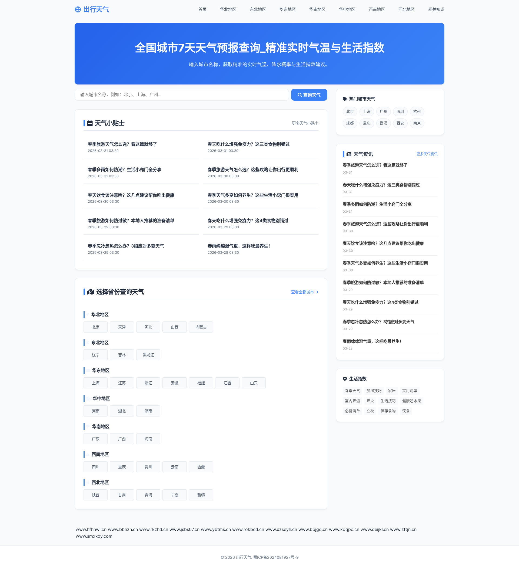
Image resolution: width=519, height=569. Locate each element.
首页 (202, 9)
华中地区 (347, 9)
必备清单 (352, 411)
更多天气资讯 (427, 154)
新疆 (201, 495)
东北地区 (258, 9)
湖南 (148, 411)
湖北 (122, 411)
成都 (350, 123)
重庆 (122, 467)
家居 (392, 390)
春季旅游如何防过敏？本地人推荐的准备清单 (383, 282)
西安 (400, 123)
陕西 (95, 495)
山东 (254, 383)
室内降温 (352, 401)
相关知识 (436, 9)
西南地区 (377, 9)
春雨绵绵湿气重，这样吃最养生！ (373, 341)
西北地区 (406, 9)
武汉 (383, 123)
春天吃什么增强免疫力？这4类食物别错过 (380, 302)
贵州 (148, 467)
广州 (383, 111)
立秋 (370, 411)
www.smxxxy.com (94, 536)
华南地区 (317, 9)
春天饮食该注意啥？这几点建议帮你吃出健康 (383, 243)
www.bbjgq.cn (313, 529)
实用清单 (409, 390)
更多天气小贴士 (305, 123)
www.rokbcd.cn (248, 529)
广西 (122, 438)
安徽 (174, 383)
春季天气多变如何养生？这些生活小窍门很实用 (385, 263)
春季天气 (352, 390)
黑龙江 (148, 355)
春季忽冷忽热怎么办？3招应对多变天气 (378, 321)
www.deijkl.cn (375, 529)
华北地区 (228, 9)
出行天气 (96, 9)
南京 (417, 123)
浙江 (148, 383)
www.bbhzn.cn (123, 529)
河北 (148, 327)
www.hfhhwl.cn (91, 529)
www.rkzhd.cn (153, 529)
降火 (370, 401)
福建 (201, 383)
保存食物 (388, 411)
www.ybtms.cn (216, 529)
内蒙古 (201, 327)
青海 (148, 495)
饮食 (406, 411)
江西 (227, 383)
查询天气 (311, 95)
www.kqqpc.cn (344, 529)
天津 (122, 327)
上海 (95, 383)
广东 (95, 438)
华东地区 (288, 9)
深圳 (400, 111)
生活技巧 (388, 401)
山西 (174, 327)
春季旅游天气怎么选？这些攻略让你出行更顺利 (385, 223)
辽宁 (95, 355)
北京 (95, 327)
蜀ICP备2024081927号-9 (276, 557)
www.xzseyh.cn (281, 529)
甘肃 (122, 495)
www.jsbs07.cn (184, 529)
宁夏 (174, 495)
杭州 (417, 111)
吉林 (122, 355)
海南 (148, 438)
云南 (174, 467)
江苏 (122, 383)
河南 (95, 411)
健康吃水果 (411, 401)
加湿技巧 (374, 390)
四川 (95, 467)
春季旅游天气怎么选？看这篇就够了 (375, 165)
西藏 (201, 467)
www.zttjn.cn (403, 529)
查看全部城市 (303, 292)
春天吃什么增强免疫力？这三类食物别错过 (381, 184)
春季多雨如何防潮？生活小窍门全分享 (377, 204)
